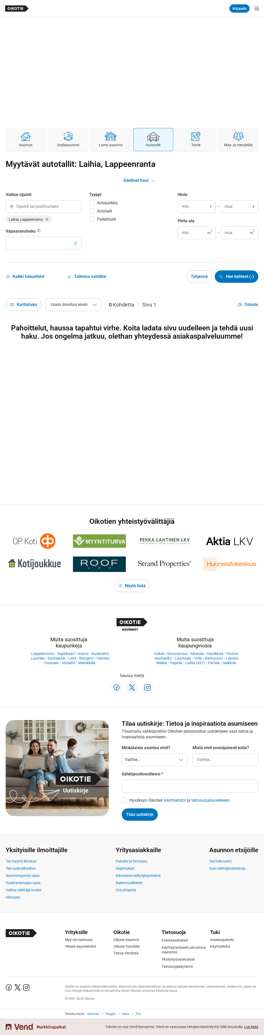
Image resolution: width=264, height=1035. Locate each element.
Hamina (103, 658)
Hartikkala (215, 654)
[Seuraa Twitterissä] (132, 687)
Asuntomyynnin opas (23, 876)
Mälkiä (161, 663)
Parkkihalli (106, 219)
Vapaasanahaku (21, 231)
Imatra (83, 654)
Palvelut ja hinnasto (131, 861)
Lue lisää (251, 1027)
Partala (214, 663)
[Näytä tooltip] (39, 231)
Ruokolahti (100, 654)
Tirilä (198, 658)
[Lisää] (75, 243)
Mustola (197, 654)
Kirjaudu (239, 8)
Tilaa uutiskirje (139, 814)
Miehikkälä (86, 663)
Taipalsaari (66, 654)
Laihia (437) (195, 663)
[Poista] (47, 219)
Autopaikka (107, 202)
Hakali (159, 654)
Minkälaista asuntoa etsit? (146, 747)
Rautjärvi (86, 658)
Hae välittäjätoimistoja (227, 868)
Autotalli (104, 211)
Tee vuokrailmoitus (21, 868)
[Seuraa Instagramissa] (147, 687)
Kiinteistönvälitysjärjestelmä (138, 876)
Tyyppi (95, 194)
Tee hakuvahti (220, 861)
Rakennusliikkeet (129, 883)
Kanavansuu (177, 654)
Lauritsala (183, 658)
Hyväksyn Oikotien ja (179, 800)
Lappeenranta (42, 654)
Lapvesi (232, 658)
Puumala (51, 663)
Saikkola (229, 663)
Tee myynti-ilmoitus (21, 861)
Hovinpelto (163, 658)
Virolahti (68, 663)
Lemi (72, 658)
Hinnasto (13, 897)
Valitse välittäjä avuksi (23, 890)
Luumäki (38, 658)
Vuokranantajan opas (23, 883)
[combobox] (43, 206)
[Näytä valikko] (256, 8)
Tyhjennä (199, 276)
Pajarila (176, 663)
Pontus (232, 654)
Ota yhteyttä (126, 890)
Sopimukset (125, 868)
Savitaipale (56, 658)
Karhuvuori (214, 658)
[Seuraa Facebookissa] (116, 687)
